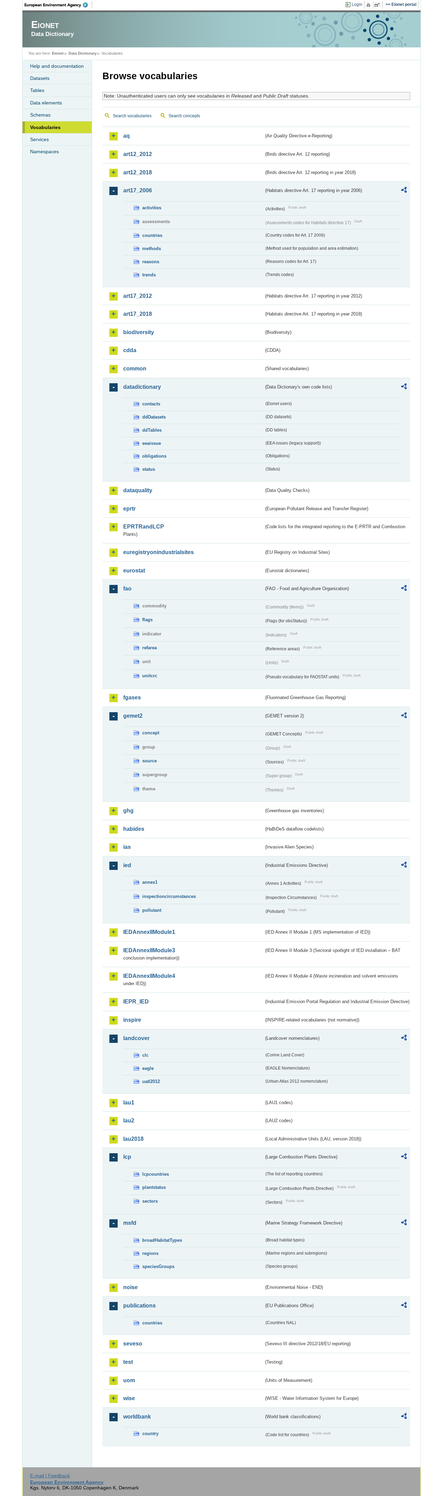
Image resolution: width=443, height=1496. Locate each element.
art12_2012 (137, 154)
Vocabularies (45, 127)
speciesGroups (158, 1266)
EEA (58, 4)
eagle (148, 1068)
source (149, 760)
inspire (132, 1020)
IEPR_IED (136, 1001)
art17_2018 (137, 314)
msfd (129, 1223)
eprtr (129, 509)
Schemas (40, 115)
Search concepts (184, 116)
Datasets (39, 78)
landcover (136, 1038)
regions (150, 1253)
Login (357, 4)
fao (127, 588)
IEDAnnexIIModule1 (149, 932)
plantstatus (154, 1187)
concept (150, 732)
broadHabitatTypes (162, 1240)
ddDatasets (154, 417)
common (134, 368)
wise (129, 1398)
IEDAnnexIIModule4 (149, 976)
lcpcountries (155, 1174)
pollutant (151, 910)
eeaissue (151, 443)
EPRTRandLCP (143, 527)
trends (149, 274)
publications (139, 1306)
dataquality (137, 490)
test (128, 1362)
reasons (150, 261)
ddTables (152, 430)
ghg (128, 811)
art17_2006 (137, 190)
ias (127, 847)
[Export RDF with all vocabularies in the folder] (404, 191)
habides (133, 829)
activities (151, 207)
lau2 (128, 1120)
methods (151, 248)
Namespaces (44, 151)
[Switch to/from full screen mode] (378, 4)
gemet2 (133, 716)
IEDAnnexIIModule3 (149, 950)
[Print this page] (369, 4)
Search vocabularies (132, 116)
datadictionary (142, 387)
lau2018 (133, 1139)
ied (127, 865)
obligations (154, 456)
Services (39, 139)
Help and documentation (57, 66)
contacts (151, 403)
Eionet (58, 53)
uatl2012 (151, 1081)
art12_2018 (137, 172)
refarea (149, 647)
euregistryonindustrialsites (158, 552)
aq (126, 136)
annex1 (149, 882)
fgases (132, 697)
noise (130, 1287)
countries (152, 235)
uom (129, 1380)
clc (145, 1055)
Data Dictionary (83, 53)
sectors (150, 1201)
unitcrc (149, 675)
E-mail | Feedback (50, 1475)
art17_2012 (137, 296)
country (150, 1433)
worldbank (137, 1417)
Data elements (46, 102)
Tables (37, 90)
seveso (132, 1344)
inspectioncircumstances (169, 896)
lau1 (128, 1102)
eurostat (134, 570)
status (148, 469)
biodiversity (138, 332)
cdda (129, 350)
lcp (127, 1157)
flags (147, 619)
